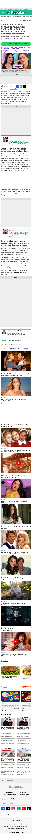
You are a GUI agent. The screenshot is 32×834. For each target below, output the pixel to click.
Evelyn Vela (11, 340)
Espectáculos (16, 16)
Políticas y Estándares (9, 794)
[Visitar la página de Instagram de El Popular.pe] (13, 808)
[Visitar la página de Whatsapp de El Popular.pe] (19, 808)
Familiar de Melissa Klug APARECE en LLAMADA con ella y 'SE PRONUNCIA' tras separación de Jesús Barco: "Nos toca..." (18, 234)
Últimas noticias (6, 16)
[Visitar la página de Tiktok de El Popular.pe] (29, 808)
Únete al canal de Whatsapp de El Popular (17, 43)
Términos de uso (24, 794)
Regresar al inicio (8, 780)
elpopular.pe (12, 824)
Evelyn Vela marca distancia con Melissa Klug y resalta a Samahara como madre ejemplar (16, 48)
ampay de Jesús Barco (11, 93)
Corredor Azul (18, 9)
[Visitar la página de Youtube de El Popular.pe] (24, 808)
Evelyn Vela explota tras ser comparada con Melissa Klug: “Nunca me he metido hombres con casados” (15, 51)
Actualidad (25, 16)
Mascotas (26, 9)
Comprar (16, 709)
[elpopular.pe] (16, 14)
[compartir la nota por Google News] (28, 86)
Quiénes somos (9, 792)
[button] (3, 12)
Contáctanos (23, 792)
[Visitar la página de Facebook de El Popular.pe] (3, 808)
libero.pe (19, 824)
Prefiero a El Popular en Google (13, 344)
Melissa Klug (12, 38)
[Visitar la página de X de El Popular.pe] (8, 808)
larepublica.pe (5, 824)
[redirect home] (16, 787)
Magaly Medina (8, 9)
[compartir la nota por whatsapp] (21, 86)
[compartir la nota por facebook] (17, 86)
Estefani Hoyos (8, 86)
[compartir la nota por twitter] (24, 86)
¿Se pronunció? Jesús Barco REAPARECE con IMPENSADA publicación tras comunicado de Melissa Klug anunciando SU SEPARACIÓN (19, 142)
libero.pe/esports (26, 824)
